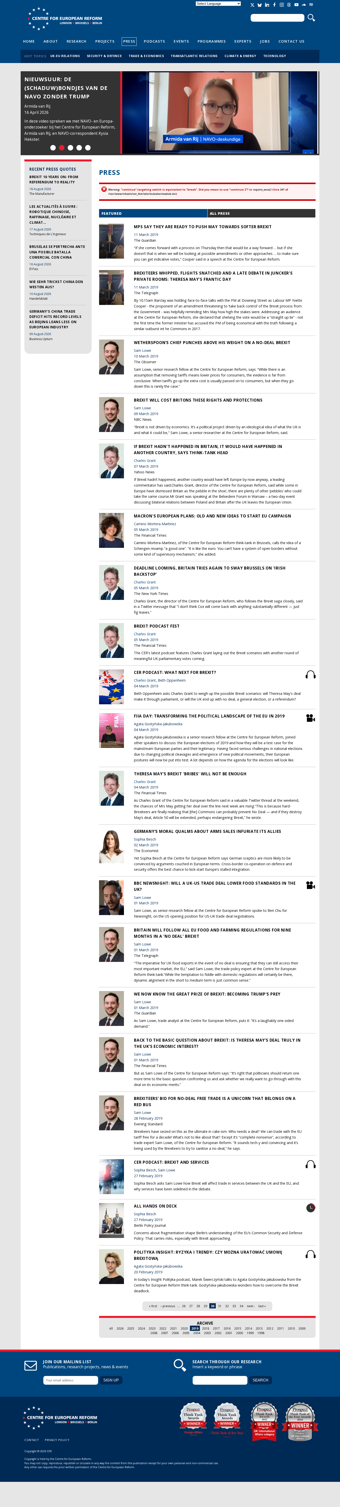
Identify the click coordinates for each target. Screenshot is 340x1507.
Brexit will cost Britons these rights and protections (198, 400)
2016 (227, 1328)
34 (241, 1306)
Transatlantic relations (194, 56)
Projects (105, 41)
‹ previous (168, 1306)
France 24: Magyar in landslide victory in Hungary (58, 87)
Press (129, 41)
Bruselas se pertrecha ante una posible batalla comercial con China (57, 252)
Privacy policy (57, 1440)
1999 (250, 1333)
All (111, 1328)
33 (234, 1306)
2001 (228, 1333)
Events (181, 41)
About (51, 41)
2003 (207, 1333)
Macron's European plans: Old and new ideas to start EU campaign (212, 516)
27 (191, 1306)
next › (251, 1306)
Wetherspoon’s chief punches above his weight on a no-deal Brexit (212, 342)
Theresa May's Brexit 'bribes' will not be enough (190, 774)
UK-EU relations (65, 56)
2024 (141, 1328)
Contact (31, 1440)
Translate (219, 8)
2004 (196, 1333)
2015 (237, 1328)
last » (262, 1306)
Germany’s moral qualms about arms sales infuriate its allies (207, 831)
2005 (185, 1333)
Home (29, 41)
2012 (269, 1328)
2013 (259, 1328)
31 (220, 1306)
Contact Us (291, 41)
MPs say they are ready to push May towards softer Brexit (203, 226)
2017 (216, 1328)
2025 (130, 1328)
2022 (162, 1328)
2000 (239, 1333)
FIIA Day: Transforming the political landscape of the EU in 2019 (209, 716)
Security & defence (104, 56)
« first (153, 1306)
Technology (274, 56)
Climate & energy (240, 56)
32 (227, 1306)
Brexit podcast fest (157, 626)
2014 (248, 1328)
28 (198, 1306)
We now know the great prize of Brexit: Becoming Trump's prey (207, 994)
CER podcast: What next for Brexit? (175, 672)
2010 (291, 1328)
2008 (153, 1333)
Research (77, 41)
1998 (260, 1333)
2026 (119, 1328)
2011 (280, 1328)
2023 (152, 1328)
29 (205, 1306)
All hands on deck (155, 1206)
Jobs (265, 41)
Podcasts (154, 41)
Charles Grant (145, 460)
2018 (205, 1328)
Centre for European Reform (64, 18)
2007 (164, 1333)
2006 (175, 1333)
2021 (173, 1328)
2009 (301, 1328)
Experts (243, 41)
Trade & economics (146, 56)
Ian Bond (32, 106)
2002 (218, 1333)
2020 (184, 1328)
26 (183, 1306)
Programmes (212, 41)
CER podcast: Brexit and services (171, 1162)
